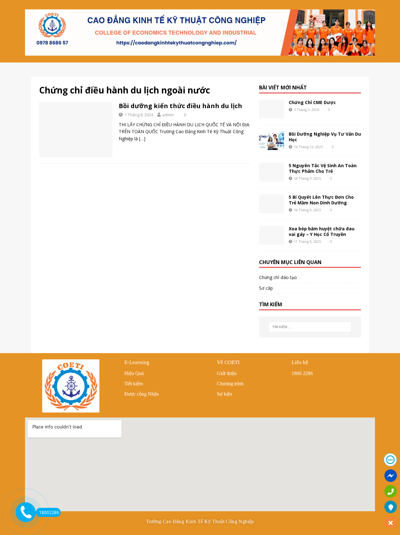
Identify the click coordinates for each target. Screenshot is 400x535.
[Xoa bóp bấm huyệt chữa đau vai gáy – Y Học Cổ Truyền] (271, 235)
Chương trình (230, 383)
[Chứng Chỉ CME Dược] (271, 109)
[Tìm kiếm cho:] (310, 327)
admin (168, 115)
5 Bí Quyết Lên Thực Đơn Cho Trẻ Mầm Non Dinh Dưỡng (321, 200)
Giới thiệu (227, 373)
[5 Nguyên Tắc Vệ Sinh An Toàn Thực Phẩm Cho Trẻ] (271, 172)
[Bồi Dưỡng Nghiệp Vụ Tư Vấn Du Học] (271, 140)
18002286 (49, 512)
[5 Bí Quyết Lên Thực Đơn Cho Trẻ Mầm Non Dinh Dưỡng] (271, 203)
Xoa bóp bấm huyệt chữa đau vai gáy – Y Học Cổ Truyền (321, 231)
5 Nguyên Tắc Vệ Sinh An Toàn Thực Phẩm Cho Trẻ (323, 168)
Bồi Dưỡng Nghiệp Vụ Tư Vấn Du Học (325, 136)
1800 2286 (302, 373)
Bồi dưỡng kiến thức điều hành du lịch (180, 106)
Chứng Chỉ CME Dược (312, 102)
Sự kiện (224, 394)
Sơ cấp (266, 288)
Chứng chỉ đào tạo (278, 277)
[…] (142, 139)
